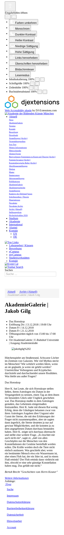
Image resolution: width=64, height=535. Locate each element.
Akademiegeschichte (17, 188)
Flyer (8, 484)
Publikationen (14, 181)
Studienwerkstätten (19, 257)
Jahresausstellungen (16, 178)
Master (11, 172)
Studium (13, 218)
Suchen (9, 270)
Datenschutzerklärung (18, 502)
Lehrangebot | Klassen (21, 245)
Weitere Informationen (18, 147)
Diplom (12, 169)
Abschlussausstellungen (18, 166)
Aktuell (13, 116)
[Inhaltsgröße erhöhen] (42, 79)
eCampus (14, 251)
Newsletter (13, 203)
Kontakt (12, 129)
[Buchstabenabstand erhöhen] (45, 92)
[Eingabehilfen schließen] (14, 17)
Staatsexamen (14, 175)
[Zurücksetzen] (8, 16)
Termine (12, 126)
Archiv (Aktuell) (15, 209)
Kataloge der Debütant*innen (20, 194)
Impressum (13, 495)
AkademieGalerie (16, 123)
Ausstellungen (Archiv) (18, 138)
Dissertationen (14, 200)
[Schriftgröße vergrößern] (37, 84)
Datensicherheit (15, 514)
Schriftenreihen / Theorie (19, 197)
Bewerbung (13, 132)
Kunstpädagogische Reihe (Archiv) (23, 163)
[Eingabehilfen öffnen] (10, 6)
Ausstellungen (14, 191)
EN (15, 233)
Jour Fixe (12, 144)
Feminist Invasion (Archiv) (19, 160)
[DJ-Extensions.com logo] (32, 107)
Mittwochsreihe (15, 151)
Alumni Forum (15, 154)
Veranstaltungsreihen (17, 141)
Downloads (13, 135)
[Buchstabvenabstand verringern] (40, 92)
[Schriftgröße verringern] (32, 84)
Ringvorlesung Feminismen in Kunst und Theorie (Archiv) (32, 157)
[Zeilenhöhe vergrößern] (36, 88)
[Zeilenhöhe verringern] (31, 88)
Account (11, 527)
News (11, 120)
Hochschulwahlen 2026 (18, 215)
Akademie (14, 221)
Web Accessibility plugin (18, 110)
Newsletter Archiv (16, 206)
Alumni (13, 227)
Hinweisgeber (14, 521)
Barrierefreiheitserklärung (20, 508)
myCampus (15, 254)
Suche (10, 489)
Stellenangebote (15, 212)
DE (15, 236)
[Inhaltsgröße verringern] (37, 79)
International (16, 224)
